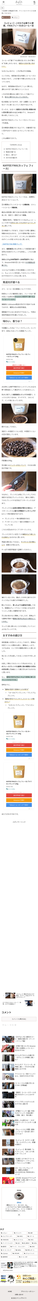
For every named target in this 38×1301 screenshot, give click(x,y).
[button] (34, 671)
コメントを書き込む (19, 1019)
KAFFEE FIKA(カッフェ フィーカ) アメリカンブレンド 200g (19, 782)
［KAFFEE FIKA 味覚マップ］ (12, 244)
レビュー (16, 17)
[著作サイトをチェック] (19, 1214)
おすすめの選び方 (11, 158)
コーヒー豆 (7, 17)
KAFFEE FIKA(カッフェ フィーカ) (16, 149)
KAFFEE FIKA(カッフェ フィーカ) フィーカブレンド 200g (18, 355)
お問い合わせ (19, 1294)
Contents (13, 144)
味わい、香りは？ (11, 155)
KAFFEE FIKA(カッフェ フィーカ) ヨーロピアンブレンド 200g (18, 732)
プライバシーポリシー (28, 1291)
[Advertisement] (19, 905)
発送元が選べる (11, 152)
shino (19, 1202)
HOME (10, 1291)
